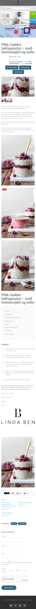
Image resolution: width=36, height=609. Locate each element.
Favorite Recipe (12, 67)
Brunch (14, 523)
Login (32, 14)
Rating (3, 568)
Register (32, 20)
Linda (19, 56)
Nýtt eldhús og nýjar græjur (25, 502)
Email (2, 553)
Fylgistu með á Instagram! (7, 393)
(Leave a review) (13, 59)
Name (2, 545)
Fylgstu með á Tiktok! (6, 397)
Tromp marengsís (6, 512)
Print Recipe (18, 72)
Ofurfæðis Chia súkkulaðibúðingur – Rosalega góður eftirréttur (8, 504)
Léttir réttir (22, 523)
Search (33, 26)
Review (3, 536)
